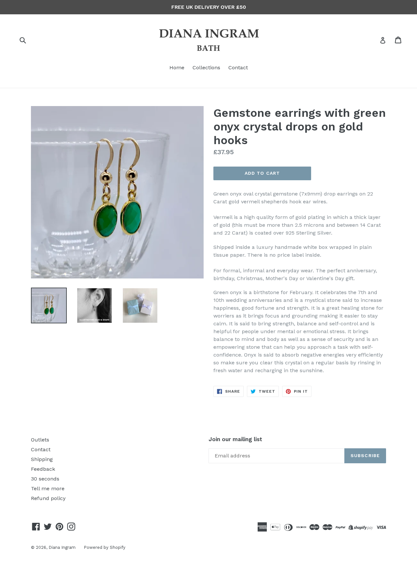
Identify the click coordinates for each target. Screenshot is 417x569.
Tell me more (48, 488)
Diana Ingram (62, 547)
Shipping (42, 459)
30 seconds (45, 479)
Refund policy (48, 498)
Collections (206, 67)
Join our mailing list (235, 439)
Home (176, 67)
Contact (238, 67)
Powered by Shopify (104, 547)
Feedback (43, 469)
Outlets (40, 440)
